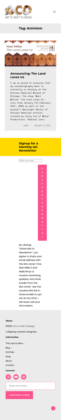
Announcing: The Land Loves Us (28, 75)
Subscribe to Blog (19, 395)
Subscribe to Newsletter (42, 203)
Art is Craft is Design (24, 326)
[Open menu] (54, 12)
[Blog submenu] (11, 347)
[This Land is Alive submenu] (23, 343)
